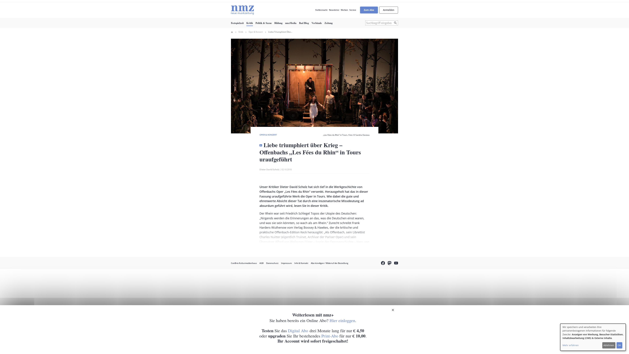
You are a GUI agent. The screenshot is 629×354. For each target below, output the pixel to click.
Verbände (317, 23)
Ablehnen (608, 345)
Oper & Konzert (256, 32)
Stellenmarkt (321, 10)
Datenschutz (272, 263)
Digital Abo (298, 330)
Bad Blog (304, 23)
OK (619, 345)
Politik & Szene (264, 23)
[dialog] (593, 337)
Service (352, 10)
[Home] (242, 10)
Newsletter (334, 10)
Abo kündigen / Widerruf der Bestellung (329, 263)
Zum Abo (369, 9)
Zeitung (328, 23)
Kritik (249, 23)
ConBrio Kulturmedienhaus (244, 263)
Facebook (383, 263)
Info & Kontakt (301, 263)
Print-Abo (329, 336)
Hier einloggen (342, 320)
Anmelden (388, 9)
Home (232, 32)
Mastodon (389, 263)
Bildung (278, 23)
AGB (261, 263)
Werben (344, 10)
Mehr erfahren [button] (570, 345)
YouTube (396, 263)
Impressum (286, 263)
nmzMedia (290, 23)
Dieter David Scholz (269, 169)
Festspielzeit (237, 23)
